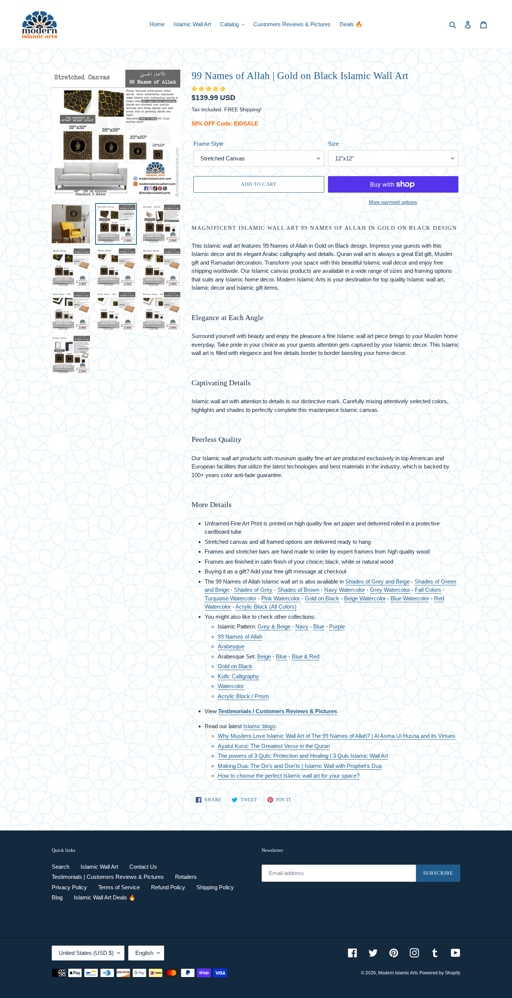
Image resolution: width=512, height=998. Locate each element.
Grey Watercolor (390, 590)
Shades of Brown (298, 590)
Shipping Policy (215, 887)
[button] (209, 88)
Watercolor (243, 598)
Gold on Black (235, 666)
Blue (318, 626)
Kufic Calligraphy (238, 676)
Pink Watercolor (280, 598)
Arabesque (231, 646)
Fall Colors (428, 590)
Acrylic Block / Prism (243, 696)
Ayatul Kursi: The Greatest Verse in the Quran (274, 746)
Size (333, 144)
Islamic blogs (259, 726)
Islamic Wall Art (99, 866)
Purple (337, 626)
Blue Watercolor (410, 598)
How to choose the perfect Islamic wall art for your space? (288, 775)
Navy (301, 626)
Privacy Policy (69, 887)
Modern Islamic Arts (398, 973)
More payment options (393, 202)
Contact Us (143, 866)
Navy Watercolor (344, 590)
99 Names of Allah (240, 636)
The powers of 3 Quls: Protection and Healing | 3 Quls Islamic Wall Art (303, 756)
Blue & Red (305, 656)
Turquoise (217, 598)
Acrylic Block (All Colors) (265, 606)
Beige (264, 656)
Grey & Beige (273, 626)
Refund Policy (168, 887)
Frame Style (208, 144)
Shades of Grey (253, 590)
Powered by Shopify (439, 973)
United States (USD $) (86, 953)
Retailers (186, 877)
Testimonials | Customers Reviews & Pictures (108, 877)
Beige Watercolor (365, 598)
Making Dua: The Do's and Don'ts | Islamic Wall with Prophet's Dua (300, 766)
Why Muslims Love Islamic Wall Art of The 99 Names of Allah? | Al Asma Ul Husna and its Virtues (336, 736)
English (144, 953)
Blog (57, 897)
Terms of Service (119, 887)
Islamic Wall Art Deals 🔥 (105, 897)
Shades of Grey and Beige (377, 581)
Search (60, 866)
